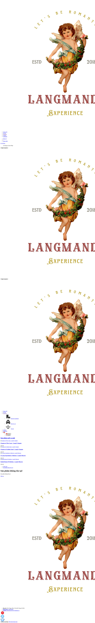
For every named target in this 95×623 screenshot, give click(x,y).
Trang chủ (5, 131)
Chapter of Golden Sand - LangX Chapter (12, 449)
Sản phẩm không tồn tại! (8, 467)
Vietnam (9, 433)
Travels (12, 428)
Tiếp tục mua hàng (4, 621)
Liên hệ (4, 135)
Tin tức (4, 133)
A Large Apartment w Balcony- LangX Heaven (13, 455)
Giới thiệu (5, 136)
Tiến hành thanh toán (13, 621)
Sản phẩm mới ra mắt (8, 438)
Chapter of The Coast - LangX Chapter (11, 443)
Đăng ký (5, 138)
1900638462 (8, 609)
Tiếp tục (2, 476)
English (8, 435)
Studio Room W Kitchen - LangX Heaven (12, 461)
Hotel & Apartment (15, 418)
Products (5, 134)
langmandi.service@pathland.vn (11, 610)
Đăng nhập (5, 141)
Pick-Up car (13, 423)
